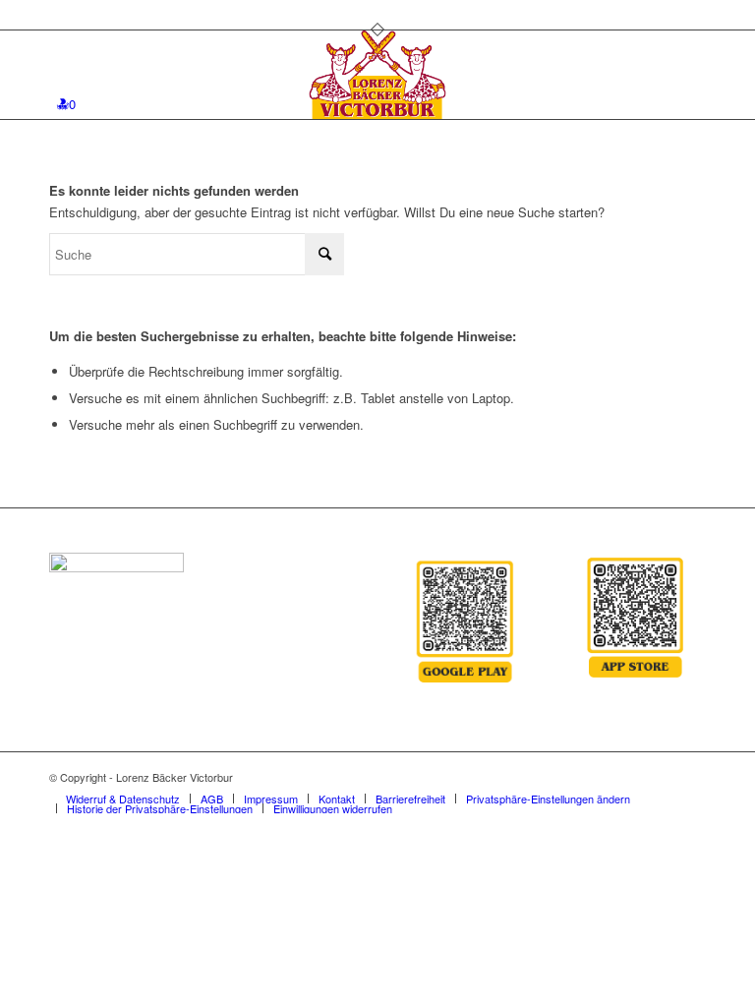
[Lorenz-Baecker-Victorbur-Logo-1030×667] (378, 74)
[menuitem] (123, 798)
